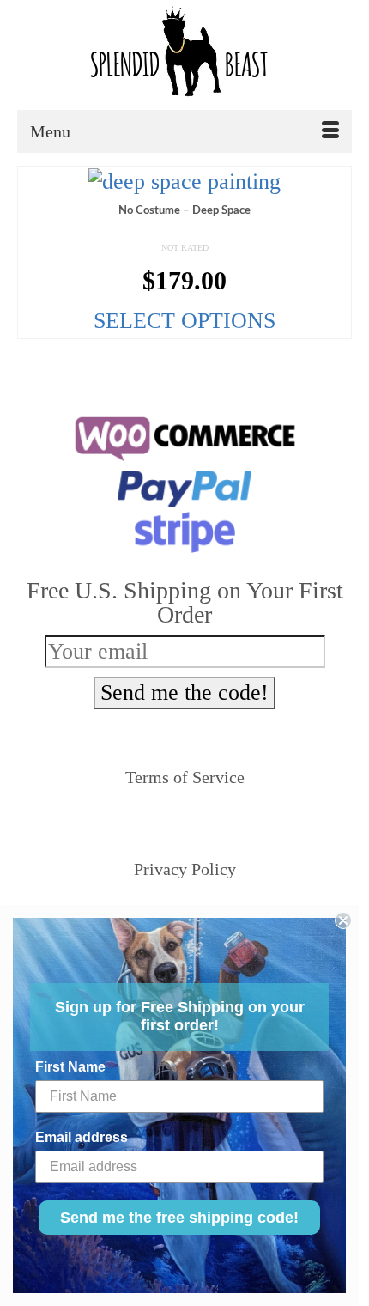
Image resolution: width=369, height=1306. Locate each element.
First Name (70, 1067)
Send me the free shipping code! (179, 1217)
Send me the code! (184, 692)
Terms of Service (185, 777)
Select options (184, 320)
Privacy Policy (185, 869)
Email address (81, 1137)
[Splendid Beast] (184, 54)
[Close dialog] (343, 920)
